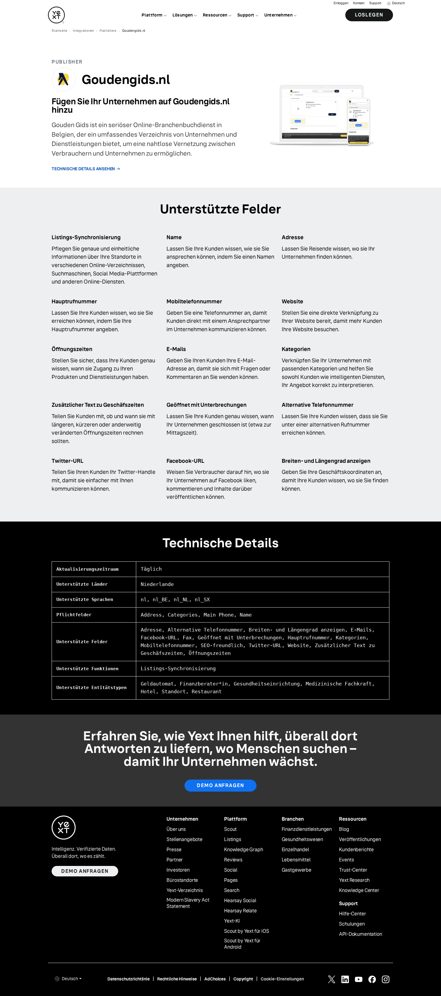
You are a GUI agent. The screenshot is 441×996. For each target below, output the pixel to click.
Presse (173, 850)
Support (375, 3)
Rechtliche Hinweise (177, 979)
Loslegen (369, 15)
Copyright (243, 979)
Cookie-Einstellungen (282, 979)
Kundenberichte (356, 850)
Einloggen (341, 3)
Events (346, 860)
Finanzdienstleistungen (307, 829)
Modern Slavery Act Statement (187, 903)
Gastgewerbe (296, 870)
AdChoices (215, 979)
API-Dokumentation (360, 934)
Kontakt (358, 3)
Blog (344, 829)
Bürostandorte (182, 880)
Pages (231, 880)
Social (230, 870)
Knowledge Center (359, 890)
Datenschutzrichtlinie (128, 979)
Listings (232, 840)
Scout (230, 829)
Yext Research (354, 880)
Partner (174, 860)
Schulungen (351, 924)
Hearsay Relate (240, 911)
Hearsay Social (240, 901)
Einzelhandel (295, 850)
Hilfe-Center (352, 914)
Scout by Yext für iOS (246, 931)
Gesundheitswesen (302, 840)
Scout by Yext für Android (242, 944)
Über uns (176, 829)
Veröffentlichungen (360, 840)
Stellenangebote (184, 840)
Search (231, 890)
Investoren (177, 870)
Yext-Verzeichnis (184, 890)
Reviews (233, 860)
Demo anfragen (220, 785)
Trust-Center (353, 870)
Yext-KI (232, 921)
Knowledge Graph (243, 850)
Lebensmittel (296, 860)
